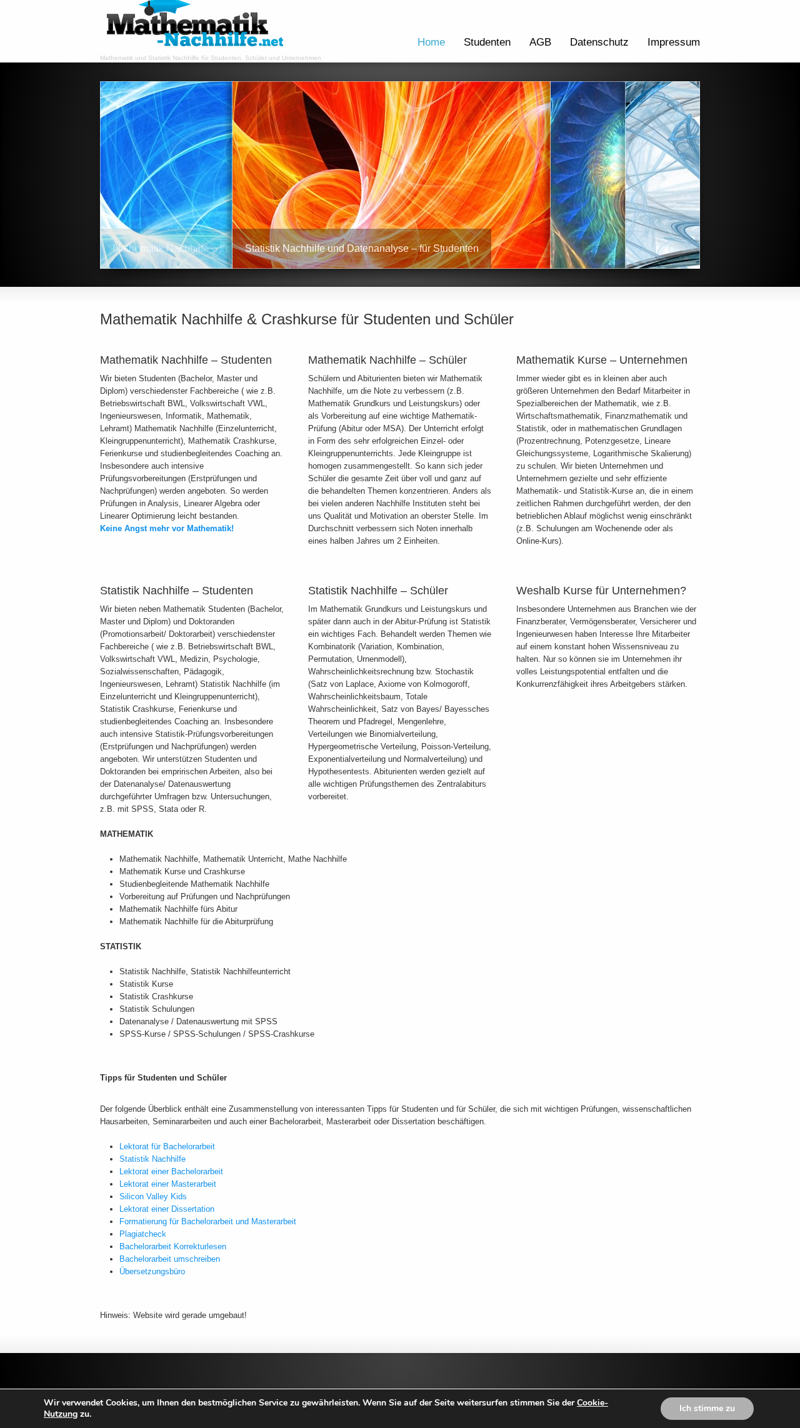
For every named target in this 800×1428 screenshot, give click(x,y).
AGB (540, 42)
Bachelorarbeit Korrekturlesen (172, 1246)
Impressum (674, 42)
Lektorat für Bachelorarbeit (167, 1146)
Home (431, 42)
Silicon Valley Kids (153, 1196)
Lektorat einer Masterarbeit (167, 1184)
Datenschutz (599, 42)
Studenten (487, 42)
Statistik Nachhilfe (152, 1159)
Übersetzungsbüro (152, 1271)
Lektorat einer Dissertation (166, 1209)
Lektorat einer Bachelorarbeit (171, 1171)
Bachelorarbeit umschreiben (169, 1259)
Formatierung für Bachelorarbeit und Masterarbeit (207, 1221)
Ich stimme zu (707, 1408)
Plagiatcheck (142, 1234)
